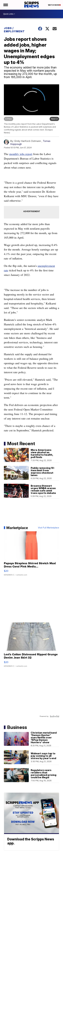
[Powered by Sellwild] (54, 716)
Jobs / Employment (14, 30)
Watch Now (53, 5)
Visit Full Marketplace (48, 528)
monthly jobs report (20, 154)
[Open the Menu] (5, 5)
